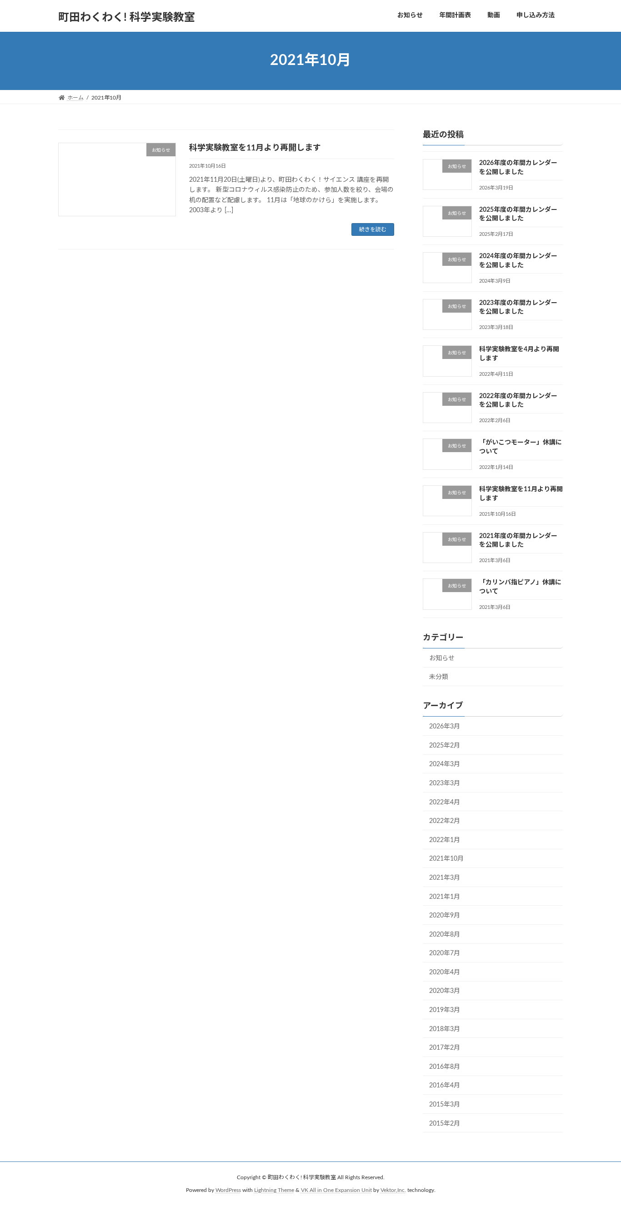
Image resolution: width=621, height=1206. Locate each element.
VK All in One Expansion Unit (336, 1190)
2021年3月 (444, 878)
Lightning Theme (274, 1190)
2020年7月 (444, 953)
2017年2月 (444, 1048)
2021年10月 (446, 859)
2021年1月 (444, 896)
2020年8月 (444, 934)
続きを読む (372, 229)
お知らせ (442, 658)
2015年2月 (444, 1123)
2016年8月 (444, 1066)
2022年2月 (444, 821)
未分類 (438, 677)
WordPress (228, 1190)
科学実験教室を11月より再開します (255, 148)
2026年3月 (444, 726)
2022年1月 (444, 840)
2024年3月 (444, 764)
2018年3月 (444, 1029)
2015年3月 (444, 1104)
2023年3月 (444, 783)
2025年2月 (444, 745)
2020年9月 (444, 915)
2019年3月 (444, 1010)
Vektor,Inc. (393, 1190)
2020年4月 (444, 972)
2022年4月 (444, 802)
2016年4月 (444, 1085)
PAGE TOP (598, 1161)
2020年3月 (444, 991)
